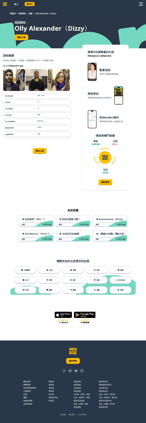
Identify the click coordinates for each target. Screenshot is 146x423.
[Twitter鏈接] (70, 371)
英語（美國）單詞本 (107, 404)
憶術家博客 (28, 400)
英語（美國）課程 (81, 404)
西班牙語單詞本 (105, 400)
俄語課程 (77, 384)
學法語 (51, 388)
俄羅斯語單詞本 (105, 384)
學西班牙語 (53, 397)
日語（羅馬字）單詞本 (108, 397)
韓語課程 (77, 391)
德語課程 (77, 381)
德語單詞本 (103, 381)
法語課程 (77, 388)
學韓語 (51, 391)
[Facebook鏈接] (64, 371)
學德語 (51, 381)
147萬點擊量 (84, 322)
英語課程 (22, 13)
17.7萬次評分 (63, 322)
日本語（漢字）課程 (82, 394)
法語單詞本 (103, 388)
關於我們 (27, 381)
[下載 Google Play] (84, 315)
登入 (16, 4)
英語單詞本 (103, 407)
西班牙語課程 (79, 400)
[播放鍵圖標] (14, 80)
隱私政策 (72, 414)
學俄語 (51, 384)
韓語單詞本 (103, 391)
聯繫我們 (27, 384)
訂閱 (25, 394)
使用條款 (63, 414)
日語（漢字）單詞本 (107, 394)
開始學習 (29, 4)
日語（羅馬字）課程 (82, 397)
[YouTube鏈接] (76, 371)
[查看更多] (141, 4)
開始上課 (21, 37)
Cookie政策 (81, 414)
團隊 (25, 397)
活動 (30, 13)
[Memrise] (5, 4)
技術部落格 (28, 404)
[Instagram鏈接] (82, 371)
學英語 (13, 13)
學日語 (51, 394)
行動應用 (27, 391)
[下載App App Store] (63, 315)
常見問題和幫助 (29, 388)
